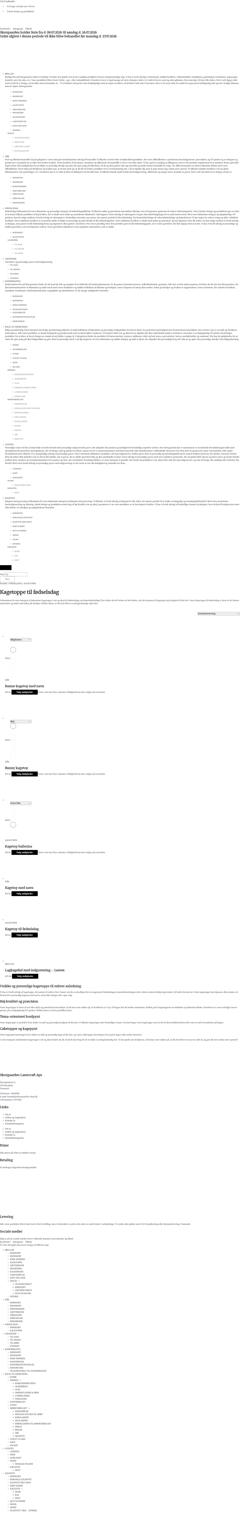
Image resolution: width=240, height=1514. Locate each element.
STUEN (13, 1405)
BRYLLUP (9, 1250)
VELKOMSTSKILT (23, 1284)
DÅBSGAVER (16, 1315)
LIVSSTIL (9, 1448)
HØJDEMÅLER (21, 1411)
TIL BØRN (14, 1343)
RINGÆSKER (16, 1268)
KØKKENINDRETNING (25, 1383)
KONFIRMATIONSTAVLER (22, 1365)
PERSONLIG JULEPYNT (21, 1479)
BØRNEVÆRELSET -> (20, 1408)
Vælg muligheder (24, 692)
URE (17, 1433)
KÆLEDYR (12, 488)
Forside (3, 583)
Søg (2, 574)
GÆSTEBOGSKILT (23, 1290)
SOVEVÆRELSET (18, 1402)
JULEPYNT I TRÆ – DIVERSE (23, 1510)
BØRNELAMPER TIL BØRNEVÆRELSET (33, 1424)
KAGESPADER (16, 1272)
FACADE (14, 1445)
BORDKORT (15, 1253)
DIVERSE (14, 1296)
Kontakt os (10, 1120)
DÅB (7, 1299)
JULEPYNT (10, 1473)
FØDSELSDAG (15, 583)
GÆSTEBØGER (17, 1265)
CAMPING (14, 1451)
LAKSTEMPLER (17, 1275)
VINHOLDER (21, 1399)
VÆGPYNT (20, 1436)
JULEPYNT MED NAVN (20, 1482)
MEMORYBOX (16, 1321)
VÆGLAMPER (21, 1420)
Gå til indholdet (7, 1)
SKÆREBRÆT (21, 1386)
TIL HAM (14, 1337)
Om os (8, 1114)
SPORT (11, 481)
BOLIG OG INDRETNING (16, 1374)
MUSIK (13, 1504)
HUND (18, 1492)
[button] (120, 67)
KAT (17, 1495)
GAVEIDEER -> (12, 1334)
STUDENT (14, 1346)
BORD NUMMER (17, 1259)
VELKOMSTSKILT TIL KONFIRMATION (28, 1371)
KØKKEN (11, 370)
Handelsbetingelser (14, 1124)
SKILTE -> (15, 1281)
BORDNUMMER (17, 1309)
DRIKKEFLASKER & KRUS (27, 1392)
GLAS (17, 1389)
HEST (17, 1470)
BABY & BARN (16, 1486)
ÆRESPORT (20, 1287)
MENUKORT (15, 1256)
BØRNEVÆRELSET (16, 399)
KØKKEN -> (15, 1380)
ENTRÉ (13, 1377)
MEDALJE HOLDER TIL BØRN (28, 1414)
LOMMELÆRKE (22, 1396)
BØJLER (18, 1430)
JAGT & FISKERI (17, 1501)
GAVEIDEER (13, 240)
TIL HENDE (15, 1340)
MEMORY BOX (16, 1368)
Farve (7, 658)
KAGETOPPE (16, 1262)
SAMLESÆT (15, 1458)
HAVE (12, 1442)
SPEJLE (18, 1427)
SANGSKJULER (17, 1361)
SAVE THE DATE (18, 1278)
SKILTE (11, 133)
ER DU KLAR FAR (23, 1293)
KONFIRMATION (12, 1349)
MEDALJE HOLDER (24, 1464)
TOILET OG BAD (18, 1439)
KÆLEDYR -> (16, 1489)
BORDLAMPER (22, 1417)
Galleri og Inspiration (15, 1117)
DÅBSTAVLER (16, 1318)
